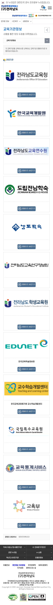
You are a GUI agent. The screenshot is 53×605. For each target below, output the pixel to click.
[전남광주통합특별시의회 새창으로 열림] (43, 16)
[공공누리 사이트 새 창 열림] (37, 597)
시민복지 (15, 21)
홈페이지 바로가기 (28, 95)
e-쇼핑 (39, 552)
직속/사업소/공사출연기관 (12, 547)
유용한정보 (39, 558)
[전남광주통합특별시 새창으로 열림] (19, 16)
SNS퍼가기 (47, 30)
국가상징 (20, 568)
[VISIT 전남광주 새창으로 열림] (31, 15)
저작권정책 (32, 565)
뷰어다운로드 (43, 565)
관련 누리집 (12, 552)
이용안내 (6, 565)
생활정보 (26, 21)
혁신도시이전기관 (12, 558)
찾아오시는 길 (31, 568)
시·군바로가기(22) (39, 547)
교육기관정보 (11, 40)
